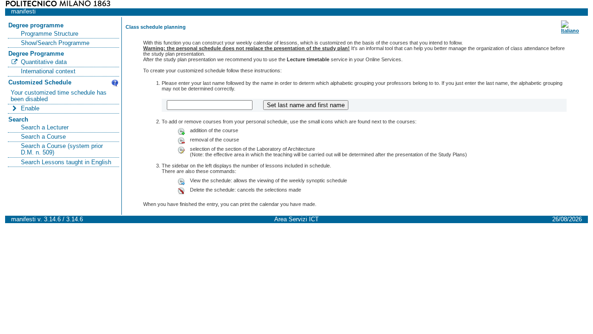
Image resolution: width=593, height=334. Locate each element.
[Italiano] (570, 30)
